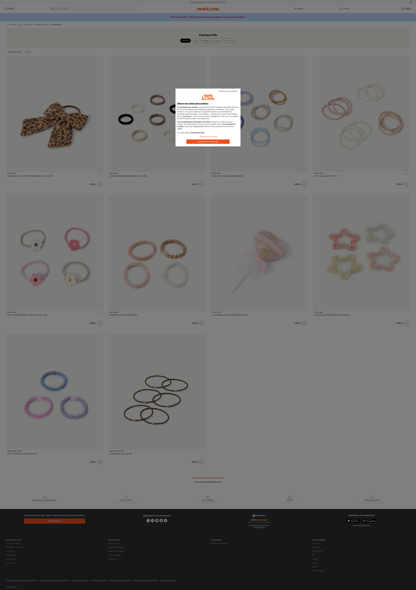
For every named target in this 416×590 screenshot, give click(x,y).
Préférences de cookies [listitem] (208, 137)
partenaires (187, 116)
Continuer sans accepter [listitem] (227, 91)
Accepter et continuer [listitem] (208, 141)
